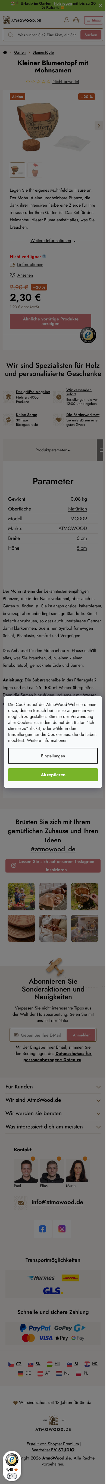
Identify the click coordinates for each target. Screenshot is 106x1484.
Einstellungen (53, 756)
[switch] (12, 1476)
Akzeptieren (53, 775)
